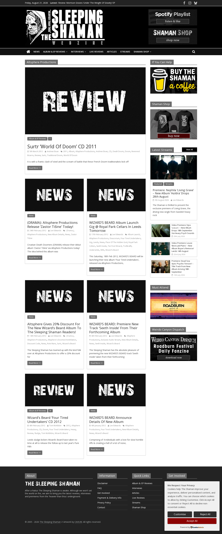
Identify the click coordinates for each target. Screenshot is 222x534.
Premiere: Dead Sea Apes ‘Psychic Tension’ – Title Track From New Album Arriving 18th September (182, 266)
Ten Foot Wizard (115, 246)
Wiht (102, 250)
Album (71, 151)
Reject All (205, 514)
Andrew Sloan (53, 151)
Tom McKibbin (55, 425)
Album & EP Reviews (54, 51)
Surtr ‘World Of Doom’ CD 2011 (62, 146)
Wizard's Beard (112, 250)
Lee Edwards (55, 230)
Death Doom (118, 151)
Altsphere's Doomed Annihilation (62, 340)
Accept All (192, 521)
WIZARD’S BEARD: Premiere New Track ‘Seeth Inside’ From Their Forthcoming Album (113, 328)
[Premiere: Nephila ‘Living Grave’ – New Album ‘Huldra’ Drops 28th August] (173, 156)
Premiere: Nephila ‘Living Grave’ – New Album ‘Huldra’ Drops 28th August (173, 193)
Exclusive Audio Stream (111, 340)
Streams (125, 51)
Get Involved (103, 492)
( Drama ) (70, 230)
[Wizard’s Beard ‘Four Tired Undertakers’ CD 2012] (54, 375)
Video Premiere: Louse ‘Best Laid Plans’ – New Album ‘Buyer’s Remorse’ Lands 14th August (183, 247)
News (37, 51)
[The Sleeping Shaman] (28, 52)
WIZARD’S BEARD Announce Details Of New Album (110, 419)
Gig (90, 242)
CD (110, 151)
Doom (127, 151)
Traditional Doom (54, 155)
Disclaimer (102, 483)
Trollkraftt (127, 246)
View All (189, 149)
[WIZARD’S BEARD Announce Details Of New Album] (116, 375)
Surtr (44, 155)
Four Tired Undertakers (131, 238)
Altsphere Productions (85, 151)
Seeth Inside (101, 246)
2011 (65, 151)
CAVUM (78, 521)
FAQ (99, 488)
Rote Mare (51, 343)
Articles (112, 51)
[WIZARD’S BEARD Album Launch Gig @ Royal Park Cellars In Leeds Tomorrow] (116, 180)
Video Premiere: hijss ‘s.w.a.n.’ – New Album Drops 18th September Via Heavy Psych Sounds (183, 229)
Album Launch (134, 234)
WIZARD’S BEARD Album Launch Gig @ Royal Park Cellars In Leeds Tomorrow (115, 226)
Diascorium (114, 238)
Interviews (77, 51)
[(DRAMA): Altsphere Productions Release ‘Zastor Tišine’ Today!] (54, 180)
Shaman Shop (141, 51)
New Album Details (56, 234)
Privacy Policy (104, 502)
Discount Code (33, 343)
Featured (158, 184)
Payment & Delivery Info (109, 497)
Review (38, 155)
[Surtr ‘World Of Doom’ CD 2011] (85, 69)
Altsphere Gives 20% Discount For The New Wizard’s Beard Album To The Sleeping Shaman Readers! (54, 328)
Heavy (73, 429)
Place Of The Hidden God (116, 242)
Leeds (95, 242)
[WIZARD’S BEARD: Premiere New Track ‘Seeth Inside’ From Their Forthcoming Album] (116, 282)
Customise (180, 514)
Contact (101, 507)
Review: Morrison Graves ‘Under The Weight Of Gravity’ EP (86, 2)
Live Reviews (96, 51)
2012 (68, 425)
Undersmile (94, 250)
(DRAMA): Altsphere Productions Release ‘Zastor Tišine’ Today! (52, 224)
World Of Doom (70, 155)
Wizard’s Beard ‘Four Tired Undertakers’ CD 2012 (47, 419)
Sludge (37, 433)
